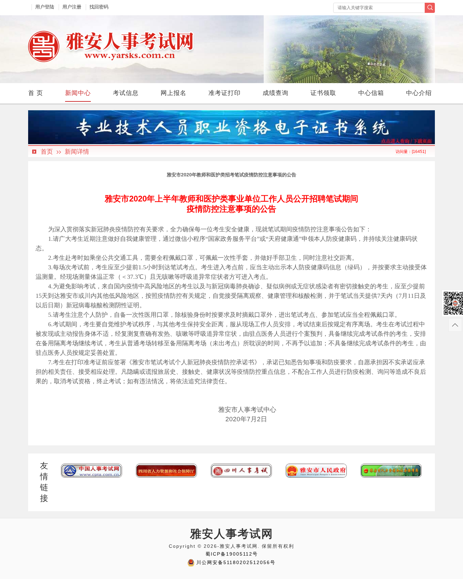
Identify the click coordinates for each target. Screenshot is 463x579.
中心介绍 (419, 93)
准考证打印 (224, 93)
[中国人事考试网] (91, 476)
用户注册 (71, 6)
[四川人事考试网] (241, 476)
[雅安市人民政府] (316, 476)
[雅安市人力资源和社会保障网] (391, 476)
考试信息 (126, 93)
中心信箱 (371, 93)
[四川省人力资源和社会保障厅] (166, 476)
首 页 (35, 93)
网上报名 (173, 93)
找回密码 (98, 6)
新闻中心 (78, 93)
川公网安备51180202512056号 (236, 562)
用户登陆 (44, 6)
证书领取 (323, 93)
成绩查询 (275, 93)
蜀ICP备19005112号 (231, 554)
